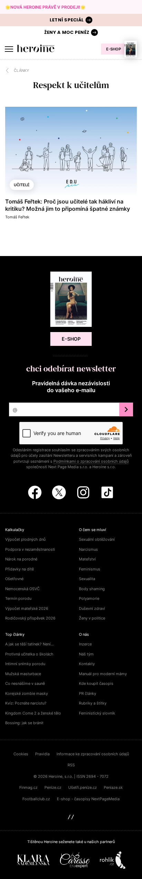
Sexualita (87, 578)
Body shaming (92, 588)
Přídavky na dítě (19, 569)
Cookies (20, 754)
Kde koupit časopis (96, 683)
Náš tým (86, 654)
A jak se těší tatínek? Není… (29, 644)
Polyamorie (89, 598)
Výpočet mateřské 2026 (26, 608)
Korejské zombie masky (26, 693)
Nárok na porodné (21, 559)
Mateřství (87, 559)
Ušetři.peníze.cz (82, 787)
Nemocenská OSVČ (22, 588)
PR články (87, 693)
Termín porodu (18, 598)
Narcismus (88, 549)
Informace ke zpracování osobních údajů (93, 754)
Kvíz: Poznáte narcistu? (26, 703)
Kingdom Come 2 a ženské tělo (33, 713)
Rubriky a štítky (92, 703)
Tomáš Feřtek (17, 217)
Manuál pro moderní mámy (103, 673)
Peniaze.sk (113, 787)
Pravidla (42, 754)
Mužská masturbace (23, 673)
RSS (71, 765)
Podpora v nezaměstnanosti (30, 549)
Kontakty (87, 663)
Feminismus (89, 569)
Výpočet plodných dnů (25, 539)
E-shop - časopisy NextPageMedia (88, 798)
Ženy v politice (92, 618)
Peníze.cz (52, 787)
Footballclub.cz (36, 798)
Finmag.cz (28, 787)
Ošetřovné (14, 578)
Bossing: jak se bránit (24, 722)
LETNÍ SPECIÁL (67, 20)
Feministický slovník (97, 713)
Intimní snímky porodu (25, 663)
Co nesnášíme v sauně (25, 683)
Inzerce (85, 644)
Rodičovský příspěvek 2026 (30, 618)
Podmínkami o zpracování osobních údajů (91, 461)
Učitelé (22, 184)
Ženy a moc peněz (66, 32)
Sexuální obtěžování (97, 539)
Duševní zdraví (92, 608)
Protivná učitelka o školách (29, 654)
